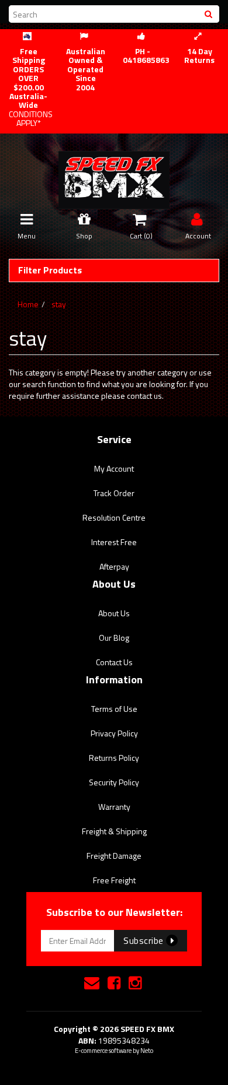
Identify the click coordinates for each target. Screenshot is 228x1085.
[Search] (210, 14)
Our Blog (114, 637)
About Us (114, 613)
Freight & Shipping (114, 831)
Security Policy (114, 782)
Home (28, 304)
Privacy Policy (114, 733)
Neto (146, 1050)
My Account (114, 468)
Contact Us (114, 662)
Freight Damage (114, 855)
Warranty (114, 806)
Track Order (114, 493)
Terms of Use (114, 709)
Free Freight (114, 880)
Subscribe (144, 940)
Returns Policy (114, 758)
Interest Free (114, 542)
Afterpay (114, 566)
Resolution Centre (114, 517)
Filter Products (50, 270)
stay (58, 304)
